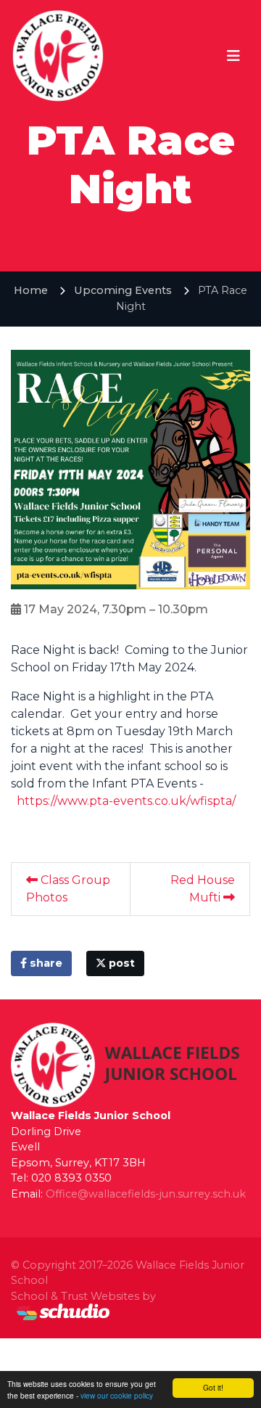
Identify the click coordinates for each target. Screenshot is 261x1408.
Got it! (213, 1387)
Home (31, 290)
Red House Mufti (202, 888)
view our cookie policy (116, 1395)
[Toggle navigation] (233, 56)
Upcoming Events (123, 290)
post (120, 963)
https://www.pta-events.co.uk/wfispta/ (126, 801)
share (44, 963)
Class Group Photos (68, 888)
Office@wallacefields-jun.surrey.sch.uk (146, 1193)
